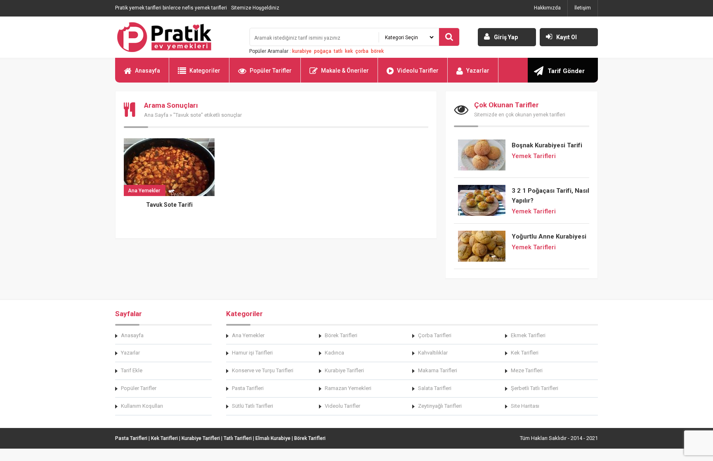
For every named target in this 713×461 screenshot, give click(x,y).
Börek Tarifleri (341, 335)
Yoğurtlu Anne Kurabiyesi (549, 236)
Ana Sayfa (156, 115)
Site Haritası (525, 406)
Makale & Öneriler (345, 70)
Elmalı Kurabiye (272, 438)
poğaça (322, 51)
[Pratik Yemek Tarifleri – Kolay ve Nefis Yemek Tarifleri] (177, 37)
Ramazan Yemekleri (348, 388)
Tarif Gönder (566, 71)
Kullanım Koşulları (142, 406)
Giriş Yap (506, 37)
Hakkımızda (547, 8)
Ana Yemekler (248, 335)
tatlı (338, 51)
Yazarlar (477, 70)
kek (349, 51)
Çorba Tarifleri (434, 335)
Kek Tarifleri (524, 353)
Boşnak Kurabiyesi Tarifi (547, 145)
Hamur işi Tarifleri (252, 353)
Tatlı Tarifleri (238, 438)
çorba (361, 51)
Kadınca (334, 353)
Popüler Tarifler (271, 70)
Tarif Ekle (131, 370)
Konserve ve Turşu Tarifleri (262, 370)
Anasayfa (147, 70)
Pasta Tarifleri (248, 388)
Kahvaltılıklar (433, 353)
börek (377, 51)
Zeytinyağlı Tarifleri (440, 406)
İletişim (582, 8)
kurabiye (302, 51)
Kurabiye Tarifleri (344, 370)
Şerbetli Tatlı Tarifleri (534, 388)
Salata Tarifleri (434, 388)
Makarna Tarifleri (437, 370)
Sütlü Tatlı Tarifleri (252, 406)
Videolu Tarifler (418, 70)
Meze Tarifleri (527, 370)
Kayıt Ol (566, 37)
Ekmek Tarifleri (528, 335)
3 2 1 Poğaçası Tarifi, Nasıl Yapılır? (550, 195)
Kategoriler (204, 70)
